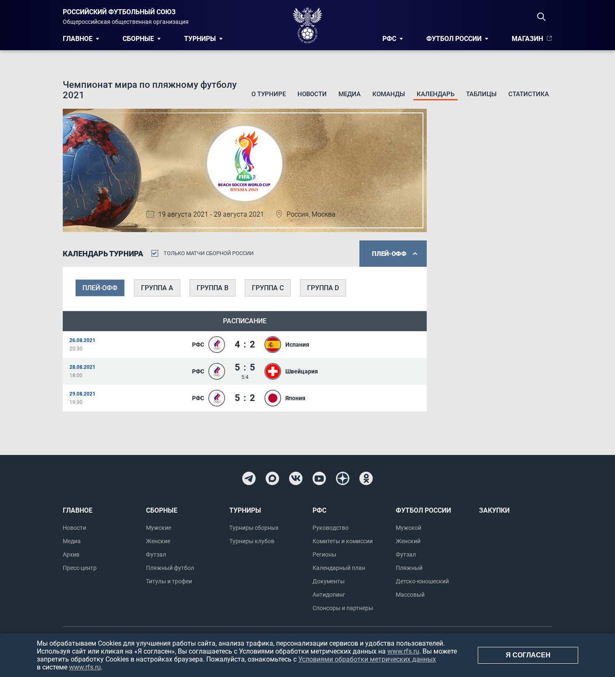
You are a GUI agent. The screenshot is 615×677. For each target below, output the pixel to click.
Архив (71, 554)
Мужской (408, 527)
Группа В (212, 288)
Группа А (157, 288)
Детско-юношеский (422, 581)
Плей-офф (100, 288)
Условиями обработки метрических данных (367, 659)
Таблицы (481, 94)
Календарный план (339, 568)
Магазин (527, 39)
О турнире (268, 94)
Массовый (410, 594)
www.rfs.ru (403, 651)
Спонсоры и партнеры (343, 608)
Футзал (156, 554)
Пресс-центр (80, 568)
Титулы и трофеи (169, 581)
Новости (312, 94)
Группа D (323, 288)
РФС (389, 39)
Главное (77, 39)
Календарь (435, 94)
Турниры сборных (254, 527)
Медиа (349, 94)
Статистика (528, 94)
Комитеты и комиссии (343, 541)
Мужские (158, 527)
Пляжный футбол (170, 568)
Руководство (330, 527)
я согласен (528, 655)
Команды (388, 94)
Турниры (200, 39)
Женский (408, 541)
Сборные (138, 39)
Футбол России (454, 39)
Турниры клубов (251, 541)
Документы (329, 581)
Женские (158, 541)
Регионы (324, 554)
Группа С (268, 288)
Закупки (494, 510)
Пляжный (409, 568)
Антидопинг (329, 594)
